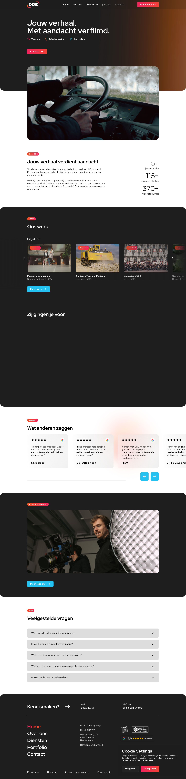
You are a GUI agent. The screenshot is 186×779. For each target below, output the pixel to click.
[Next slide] (172, 258)
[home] (33, 5)
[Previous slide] (25, 258)
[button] (92, 4)
